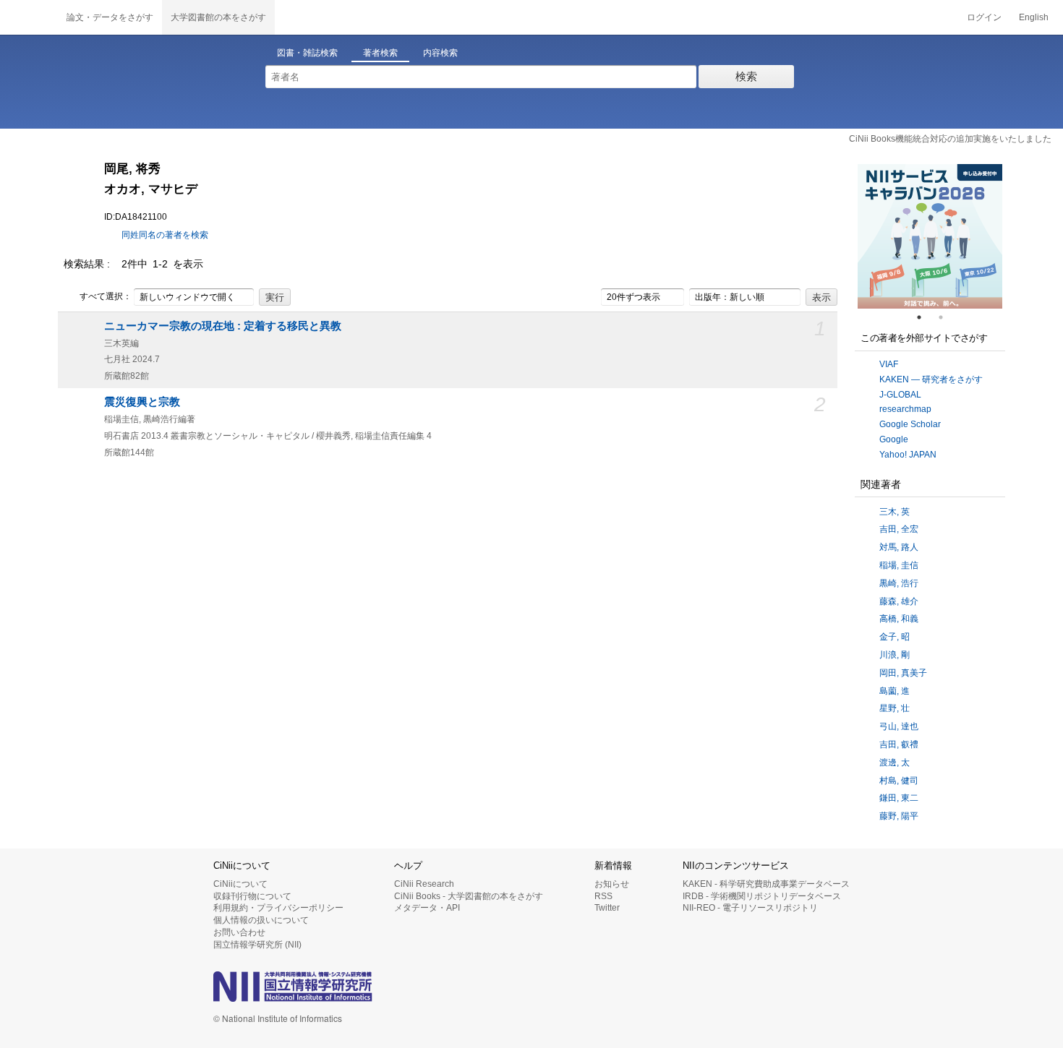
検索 (746, 76)
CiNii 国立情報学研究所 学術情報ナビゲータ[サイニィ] (29, 17)
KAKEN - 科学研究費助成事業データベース (766, 884)
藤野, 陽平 (898, 816)
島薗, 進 (894, 691)
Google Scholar (910, 424)
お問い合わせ (239, 932)
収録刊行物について (252, 896)
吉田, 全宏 (898, 529)
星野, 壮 (894, 708)
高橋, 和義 (898, 619)
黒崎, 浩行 (898, 583)
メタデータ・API (427, 908)
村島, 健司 (898, 781)
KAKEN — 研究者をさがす (931, 379)
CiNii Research (424, 884)
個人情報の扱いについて (261, 920)
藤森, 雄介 (898, 601)
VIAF (888, 364)
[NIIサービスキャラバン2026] (930, 236)
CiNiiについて (240, 884)
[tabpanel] (930, 236)
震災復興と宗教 (142, 402)
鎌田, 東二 (898, 798)
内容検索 (440, 53)
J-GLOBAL (900, 395)
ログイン (984, 17)
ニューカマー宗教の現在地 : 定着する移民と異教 (222, 326)
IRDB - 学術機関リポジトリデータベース (762, 896)
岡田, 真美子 (903, 673)
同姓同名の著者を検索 (164, 235)
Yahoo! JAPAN (907, 455)
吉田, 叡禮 (898, 744)
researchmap (905, 409)
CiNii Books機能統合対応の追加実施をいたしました (950, 139)
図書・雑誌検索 (307, 53)
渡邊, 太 (894, 762)
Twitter (607, 908)
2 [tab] (946, 317)
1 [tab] (925, 317)
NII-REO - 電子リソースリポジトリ (750, 908)
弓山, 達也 (898, 726)
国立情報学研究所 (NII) (257, 945)
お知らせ (611, 884)
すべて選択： (106, 296)
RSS (603, 896)
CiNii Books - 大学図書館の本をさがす (468, 896)
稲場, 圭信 (898, 565)
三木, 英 (894, 512)
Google (893, 439)
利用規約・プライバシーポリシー (278, 908)
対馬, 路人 (898, 547)
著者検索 (380, 53)
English (1034, 17)
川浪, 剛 (894, 655)
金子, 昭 (894, 637)
